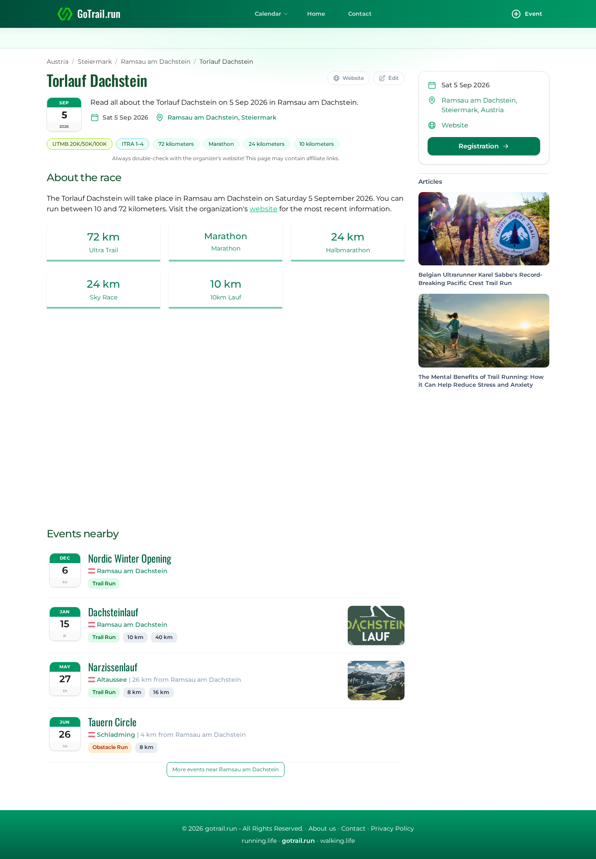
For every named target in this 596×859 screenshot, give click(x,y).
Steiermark (95, 61)
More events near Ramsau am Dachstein (225, 769)
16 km (161, 692)
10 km (135, 637)
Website (455, 125)
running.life (259, 841)
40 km (164, 637)
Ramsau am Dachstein (155, 61)
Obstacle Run (110, 747)
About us (322, 828)
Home (316, 13)
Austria (58, 61)
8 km (134, 692)
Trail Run (104, 584)
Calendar (268, 13)
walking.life (337, 841)
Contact (360, 13)
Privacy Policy (392, 828)
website (263, 209)
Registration (479, 146)
